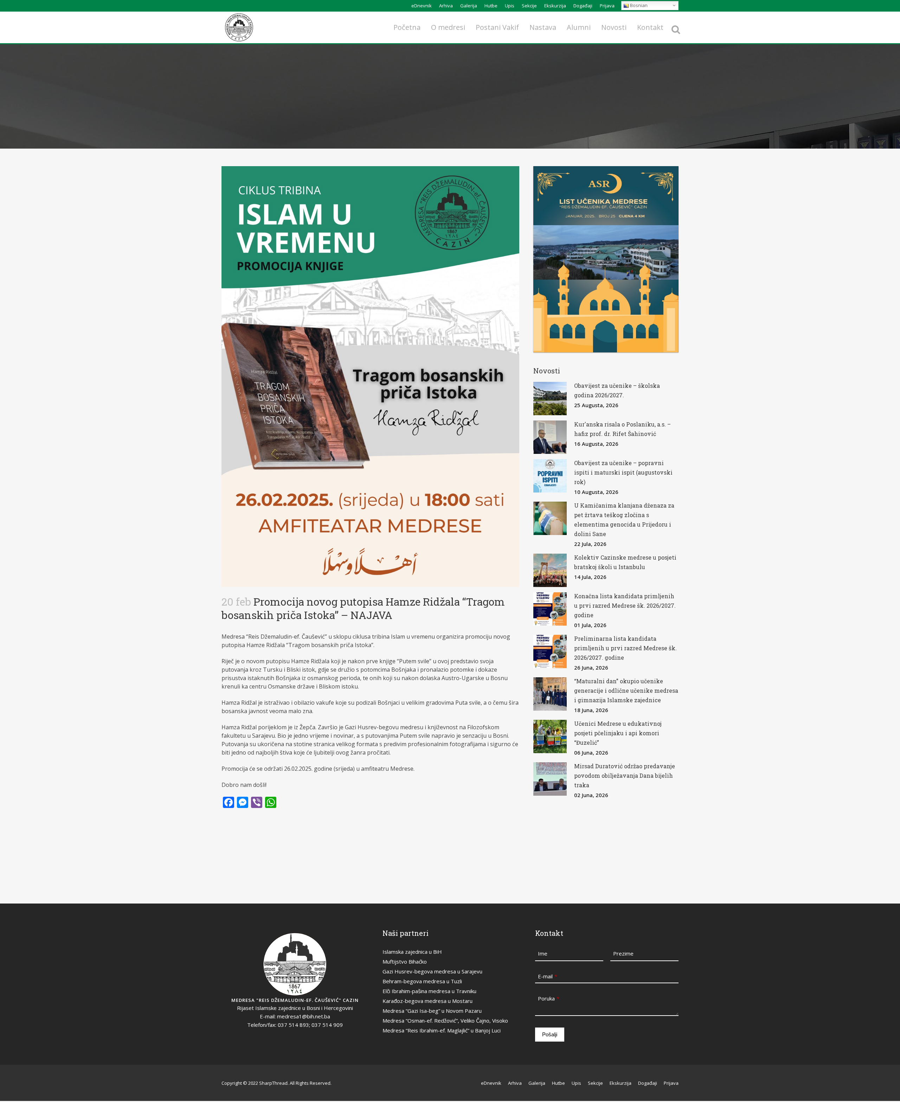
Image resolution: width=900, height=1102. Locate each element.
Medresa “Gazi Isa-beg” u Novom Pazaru (432, 1010)
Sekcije (529, 5)
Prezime (623, 953)
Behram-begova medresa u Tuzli (422, 981)
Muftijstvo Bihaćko (404, 961)
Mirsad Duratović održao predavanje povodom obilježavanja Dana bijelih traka (624, 775)
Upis (509, 5)
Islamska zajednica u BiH (412, 951)
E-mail (547, 976)
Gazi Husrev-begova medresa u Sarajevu (432, 971)
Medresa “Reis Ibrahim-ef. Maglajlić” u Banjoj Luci (441, 1030)
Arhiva (446, 5)
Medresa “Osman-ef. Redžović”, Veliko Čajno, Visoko (445, 1020)
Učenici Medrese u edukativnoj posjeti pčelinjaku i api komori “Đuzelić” (618, 733)
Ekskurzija (555, 5)
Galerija (468, 5)
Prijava (607, 5)
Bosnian (638, 5)
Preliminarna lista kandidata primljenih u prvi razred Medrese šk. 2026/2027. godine (625, 648)
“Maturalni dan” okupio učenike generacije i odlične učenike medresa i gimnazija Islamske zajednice (626, 690)
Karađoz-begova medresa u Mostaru (427, 1000)
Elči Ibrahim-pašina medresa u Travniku (429, 991)
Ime (542, 953)
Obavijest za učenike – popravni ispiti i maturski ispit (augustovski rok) (623, 472)
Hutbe (490, 5)
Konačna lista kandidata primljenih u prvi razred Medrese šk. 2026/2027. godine (625, 605)
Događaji (582, 5)
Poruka (548, 998)
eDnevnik (421, 5)
